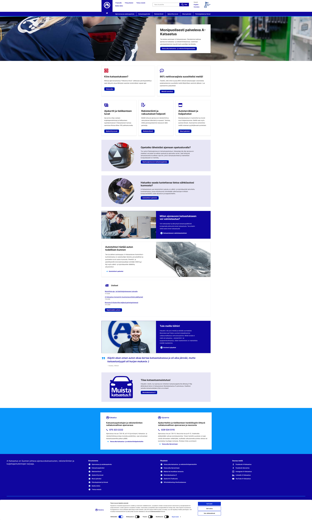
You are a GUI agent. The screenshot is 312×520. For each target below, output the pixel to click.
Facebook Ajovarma (242, 468)
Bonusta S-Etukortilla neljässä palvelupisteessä (121, 302)
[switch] (137, 516)
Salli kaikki (209, 503)
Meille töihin (119, 6)
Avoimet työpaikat (169, 347)
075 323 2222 (116, 430)
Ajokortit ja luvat (172, 14)
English (196, 4)
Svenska (196, 7)
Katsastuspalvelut (144, 14)
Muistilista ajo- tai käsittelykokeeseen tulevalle (121, 291)
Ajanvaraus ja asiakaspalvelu (124, 14)
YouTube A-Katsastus (243, 479)
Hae (185, 4)
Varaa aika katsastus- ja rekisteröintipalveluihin (178, 48)
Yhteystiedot (129, 3)
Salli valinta (209, 508)
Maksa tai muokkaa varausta (173, 471)
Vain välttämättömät (209, 513)
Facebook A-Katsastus (243, 464)
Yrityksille (118, 3)
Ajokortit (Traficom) (171, 479)
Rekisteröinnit (158, 14)
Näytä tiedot (175, 516)
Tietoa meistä (140, 3)
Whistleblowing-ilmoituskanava (175, 482)
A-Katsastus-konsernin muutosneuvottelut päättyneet (124, 297)
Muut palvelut (186, 14)
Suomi (196, 2)
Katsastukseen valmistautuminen (175, 233)
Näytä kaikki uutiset (113, 310)
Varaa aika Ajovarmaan (170, 444)
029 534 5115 (168, 430)
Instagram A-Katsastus (244, 471)
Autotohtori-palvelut (116, 271)
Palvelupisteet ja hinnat (202, 14)
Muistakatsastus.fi (170, 475)
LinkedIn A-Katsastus (243, 475)
